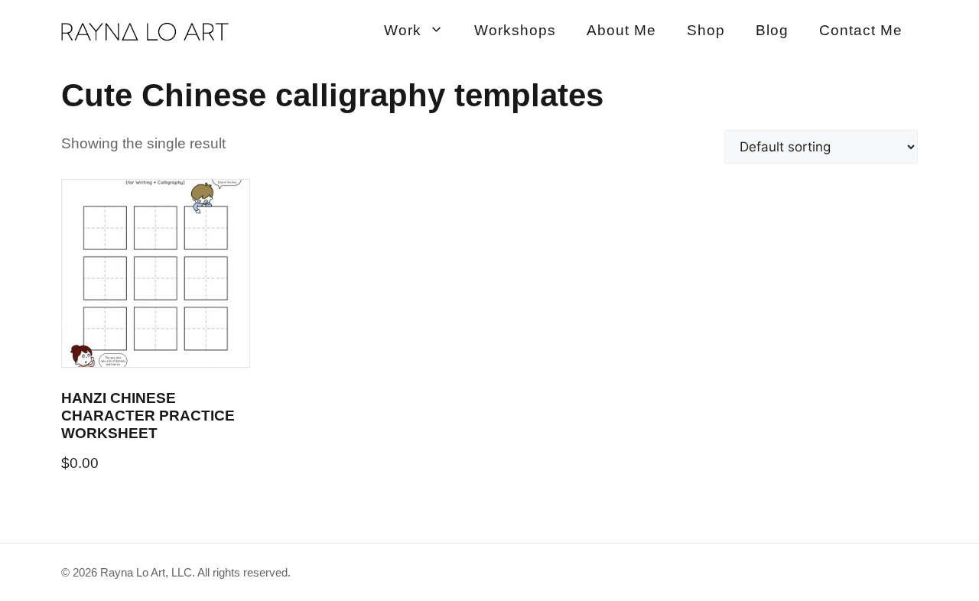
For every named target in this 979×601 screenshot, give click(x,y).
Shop (706, 30)
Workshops (515, 30)
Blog (772, 30)
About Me (621, 30)
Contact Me (861, 30)
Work (402, 30)
